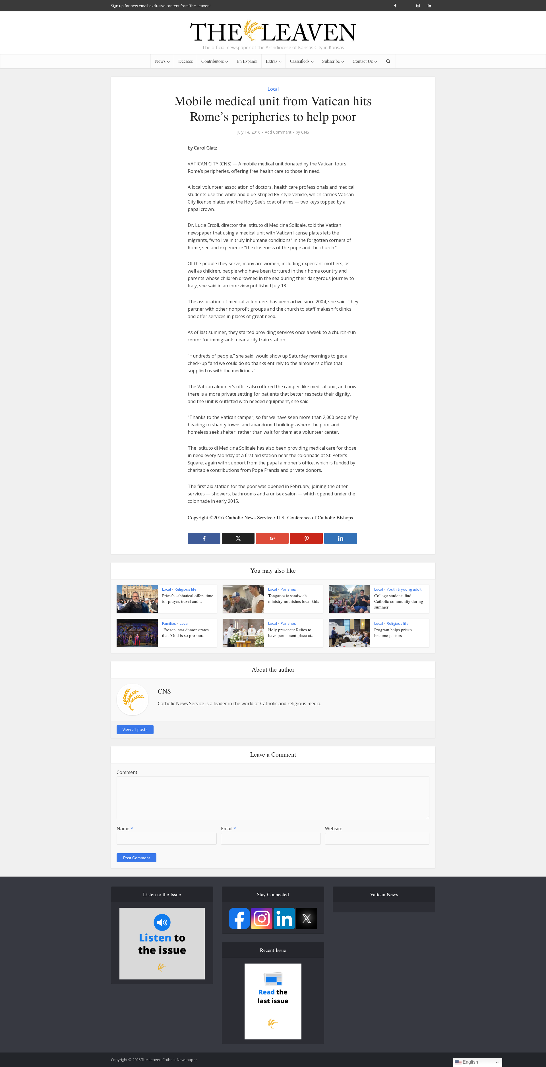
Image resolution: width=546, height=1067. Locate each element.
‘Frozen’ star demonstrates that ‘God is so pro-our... (185, 632)
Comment (127, 772)
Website (333, 828)
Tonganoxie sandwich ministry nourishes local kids (293, 598)
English (470, 1062)
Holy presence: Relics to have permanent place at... (291, 632)
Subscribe (331, 61)
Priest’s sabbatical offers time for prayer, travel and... (187, 598)
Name (125, 828)
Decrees (185, 61)
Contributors (212, 61)
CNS (305, 132)
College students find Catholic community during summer (398, 601)
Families (169, 623)
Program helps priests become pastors (393, 632)
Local (273, 89)
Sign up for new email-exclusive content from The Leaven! (160, 5)
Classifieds (299, 61)
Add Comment (278, 132)
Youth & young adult (404, 589)
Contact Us (363, 61)
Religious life (186, 589)
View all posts (135, 729)
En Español (247, 61)
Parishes (288, 589)
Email (228, 828)
